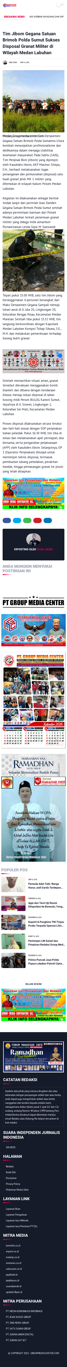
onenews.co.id (13, 1263)
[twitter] (17, 520)
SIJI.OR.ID (10, 1147)
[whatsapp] (27, 520)
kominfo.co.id (13, 1245)
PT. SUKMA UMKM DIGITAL (20, 1334)
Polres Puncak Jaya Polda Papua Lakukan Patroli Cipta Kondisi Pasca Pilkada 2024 (45, 961)
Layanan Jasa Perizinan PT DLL (22, 1226)
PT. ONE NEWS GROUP (17, 1322)
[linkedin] (48, 520)
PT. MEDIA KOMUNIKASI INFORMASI (24, 1311)
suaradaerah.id (13, 1286)
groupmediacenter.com (45, 1353)
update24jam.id (14, 1292)
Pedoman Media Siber (17, 1189)
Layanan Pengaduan (16, 1214)
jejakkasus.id (12, 1280)
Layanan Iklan (13, 1208)
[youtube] (31, 1360)
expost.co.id (12, 1251)
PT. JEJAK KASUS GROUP (18, 1317)
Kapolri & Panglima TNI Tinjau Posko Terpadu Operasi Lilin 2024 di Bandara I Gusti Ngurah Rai (46, 924)
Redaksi (10, 1166)
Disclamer (11, 1178)
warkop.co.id (12, 1257)
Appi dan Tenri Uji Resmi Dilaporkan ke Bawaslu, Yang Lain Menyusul (45, 905)
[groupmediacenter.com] (9, 6)
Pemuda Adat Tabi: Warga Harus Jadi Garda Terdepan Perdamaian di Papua (44, 885)
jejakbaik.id (11, 1274)
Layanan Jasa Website (17, 1220)
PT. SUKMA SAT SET (16, 1340)
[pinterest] (37, 520)
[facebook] (7, 520)
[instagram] (26, 1360)
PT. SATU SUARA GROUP (18, 1328)
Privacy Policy (13, 1184)
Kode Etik (11, 1172)
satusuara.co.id (14, 1268)
